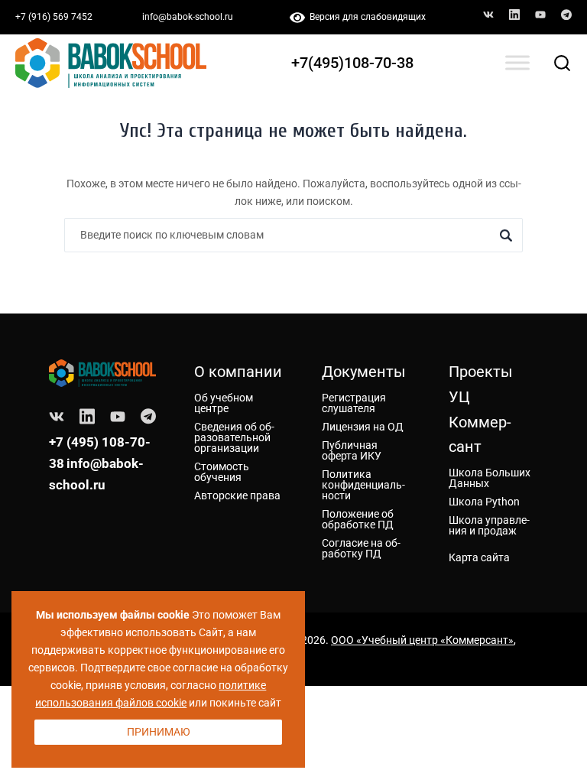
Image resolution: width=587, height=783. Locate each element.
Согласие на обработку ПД (361, 548)
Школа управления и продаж (489, 525)
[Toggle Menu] (517, 63)
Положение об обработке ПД (358, 519)
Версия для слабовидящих (365, 16)
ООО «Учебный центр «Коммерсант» (422, 640)
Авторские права (237, 495)
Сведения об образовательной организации (234, 437)
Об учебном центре (223, 403)
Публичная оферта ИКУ (351, 450)
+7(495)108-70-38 (352, 63)
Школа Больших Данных (489, 477)
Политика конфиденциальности (363, 485)
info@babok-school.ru (187, 16)
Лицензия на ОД (363, 427)
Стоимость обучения (221, 471)
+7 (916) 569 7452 (53, 16)
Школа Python (484, 501)
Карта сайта (479, 557)
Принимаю (158, 732)
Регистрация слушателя (354, 403)
